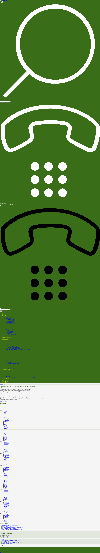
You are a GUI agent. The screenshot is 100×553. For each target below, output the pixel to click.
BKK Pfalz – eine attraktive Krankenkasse (15, 362)
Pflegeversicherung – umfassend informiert (13, 363)
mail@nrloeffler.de (5, 537)
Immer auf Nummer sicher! (6, 337)
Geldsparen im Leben (5, 541)
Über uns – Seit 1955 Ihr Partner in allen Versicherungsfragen (12, 542)
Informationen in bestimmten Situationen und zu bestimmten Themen (15, 338)
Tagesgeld (8, 376)
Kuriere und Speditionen (6, 342)
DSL (7, 374)
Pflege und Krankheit (7, 358)
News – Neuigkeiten (5, 313)
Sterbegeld (6, 350)
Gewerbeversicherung (9, 323)
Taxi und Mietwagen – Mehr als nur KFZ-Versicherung (13, 340)
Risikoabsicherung (7, 355)
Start (3, 312)
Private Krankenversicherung (11, 359)
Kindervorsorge (4, 314)
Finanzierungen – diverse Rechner (7, 369)
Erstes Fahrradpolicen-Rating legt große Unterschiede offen (12, 529)
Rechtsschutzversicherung (10, 322)
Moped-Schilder (4, 380)
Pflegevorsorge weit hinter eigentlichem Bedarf (10, 525)
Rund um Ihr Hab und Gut (6, 315)
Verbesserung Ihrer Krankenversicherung (11, 364)
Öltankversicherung (9, 332)
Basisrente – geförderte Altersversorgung (13, 348)
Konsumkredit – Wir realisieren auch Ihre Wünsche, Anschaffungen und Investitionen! (20, 377)
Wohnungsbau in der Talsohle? (7, 526)
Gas (7, 373)
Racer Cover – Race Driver (10, 368)
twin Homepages (3, 552)
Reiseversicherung (7, 379)
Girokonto (8, 375)
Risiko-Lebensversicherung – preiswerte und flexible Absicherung (13, 547)
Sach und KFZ (6, 316)
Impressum (4, 549)
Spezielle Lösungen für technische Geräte (11, 336)
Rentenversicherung (9, 345)
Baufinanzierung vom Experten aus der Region (12, 370)
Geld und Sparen (7, 371)
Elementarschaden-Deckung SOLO (12, 325)
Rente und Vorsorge (5, 343)
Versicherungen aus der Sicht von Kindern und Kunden (11, 540)
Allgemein (4, 405)
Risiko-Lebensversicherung (8, 353)
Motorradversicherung (10, 318)
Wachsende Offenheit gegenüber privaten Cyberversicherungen (12, 527)
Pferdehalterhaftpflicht (10, 321)
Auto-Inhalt (8, 333)
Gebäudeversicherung (9, 327)
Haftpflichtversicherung (10, 319)
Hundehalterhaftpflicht (10, 320)
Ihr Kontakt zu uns (5, 382)
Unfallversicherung (7, 367)
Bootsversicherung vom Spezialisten (10, 335)
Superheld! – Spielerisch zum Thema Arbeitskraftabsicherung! (14, 354)
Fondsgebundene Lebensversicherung (12, 347)
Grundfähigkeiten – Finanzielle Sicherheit (11, 366)
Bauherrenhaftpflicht (9, 331)
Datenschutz (4, 548)
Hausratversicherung (9, 326)
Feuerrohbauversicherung (10, 328)
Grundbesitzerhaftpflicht (10, 330)
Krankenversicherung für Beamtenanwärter (13, 360)
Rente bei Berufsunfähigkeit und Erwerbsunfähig (12, 352)
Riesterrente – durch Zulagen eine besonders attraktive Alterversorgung (18, 349)
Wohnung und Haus (7, 324)
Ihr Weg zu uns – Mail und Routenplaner (9, 543)
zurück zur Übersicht (3, 401)
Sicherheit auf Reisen (5, 378)
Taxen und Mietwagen (5, 339)
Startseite (1, 384)
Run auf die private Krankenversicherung (9, 528)
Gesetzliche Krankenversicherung (11, 361)
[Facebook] (2, 545)
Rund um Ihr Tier (5, 381)
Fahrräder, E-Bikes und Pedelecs (11, 334)
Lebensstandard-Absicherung (9, 356)
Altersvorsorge (6, 344)
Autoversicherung (9, 317)
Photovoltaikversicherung (10, 329)
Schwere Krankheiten (7, 351)
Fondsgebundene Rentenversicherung (12, 346)
